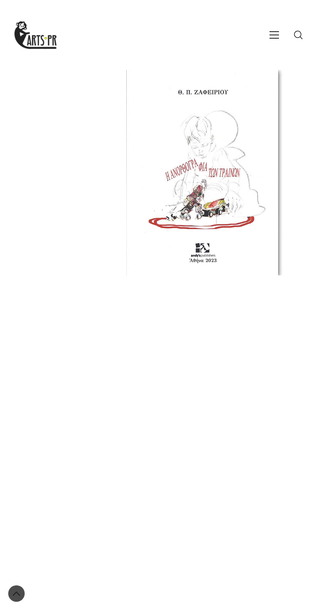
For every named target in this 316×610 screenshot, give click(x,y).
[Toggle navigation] (274, 35)
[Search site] (298, 34)
